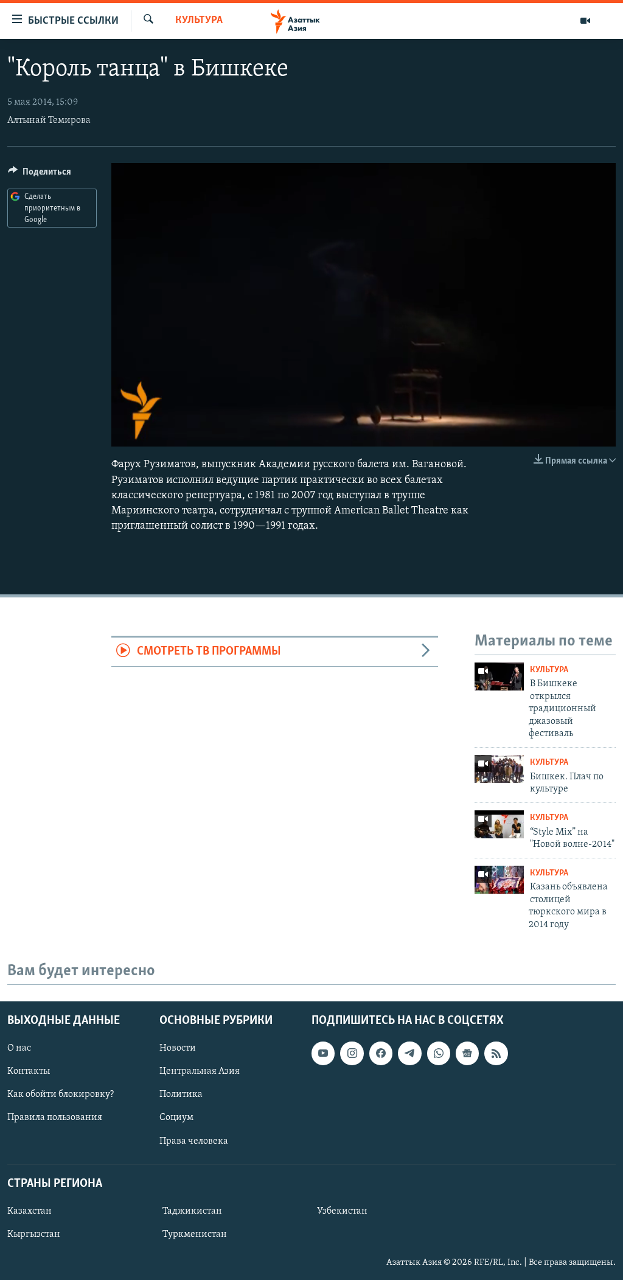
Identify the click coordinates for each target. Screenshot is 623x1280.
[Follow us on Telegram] (409, 1053)
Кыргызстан (33, 1234)
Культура (199, 20)
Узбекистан (342, 1211)
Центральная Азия (199, 1071)
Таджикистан (192, 1211)
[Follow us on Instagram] (351, 1053)
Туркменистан (194, 1234)
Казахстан (29, 1211)
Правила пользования (54, 1117)
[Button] (39, 174)
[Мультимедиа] (585, 20)
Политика (181, 1094)
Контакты (28, 1071)
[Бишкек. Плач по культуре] (499, 769)
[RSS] (495, 1053)
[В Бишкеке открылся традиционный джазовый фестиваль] (499, 676)
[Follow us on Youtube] (323, 1053)
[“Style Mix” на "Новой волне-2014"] (499, 824)
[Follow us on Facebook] (380, 1053)
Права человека (193, 1141)
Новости (177, 1048)
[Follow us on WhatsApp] (438, 1053)
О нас (19, 1048)
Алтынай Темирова (49, 120)
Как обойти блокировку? (60, 1094)
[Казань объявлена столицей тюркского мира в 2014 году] (499, 880)
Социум (176, 1117)
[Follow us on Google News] (467, 1053)
